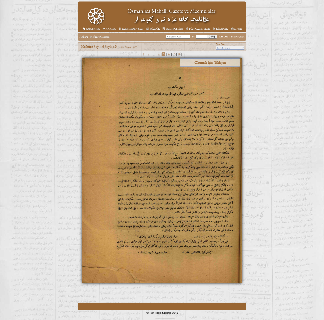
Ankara (84, 37)
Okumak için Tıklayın (210, 62)
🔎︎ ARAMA (109, 28)
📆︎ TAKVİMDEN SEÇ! (130, 28)
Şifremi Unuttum (237, 36)
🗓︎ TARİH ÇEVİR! (173, 28)
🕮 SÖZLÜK (153, 28)
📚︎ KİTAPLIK (220, 28)
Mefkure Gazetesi (100, 37)
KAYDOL (223, 36)
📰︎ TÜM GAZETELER (197, 28)
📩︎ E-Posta (236, 28)
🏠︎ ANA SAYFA (91, 28)
